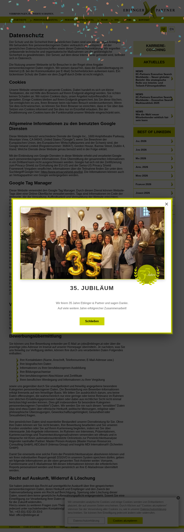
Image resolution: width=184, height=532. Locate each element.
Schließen (92, 321)
